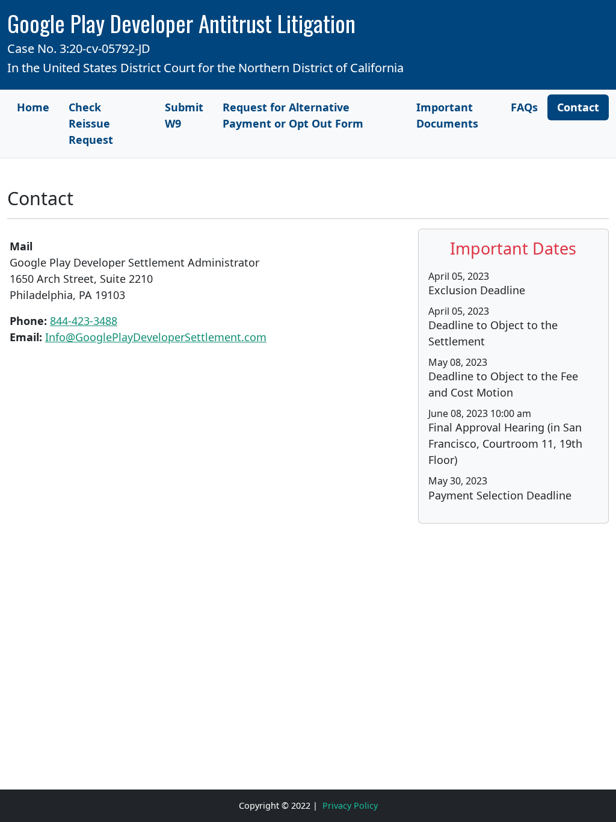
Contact (578, 107)
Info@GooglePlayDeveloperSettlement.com (155, 337)
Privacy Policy (350, 805)
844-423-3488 (83, 321)
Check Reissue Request (91, 123)
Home (33, 107)
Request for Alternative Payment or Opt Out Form (293, 115)
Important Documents (447, 115)
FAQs (524, 107)
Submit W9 (184, 115)
